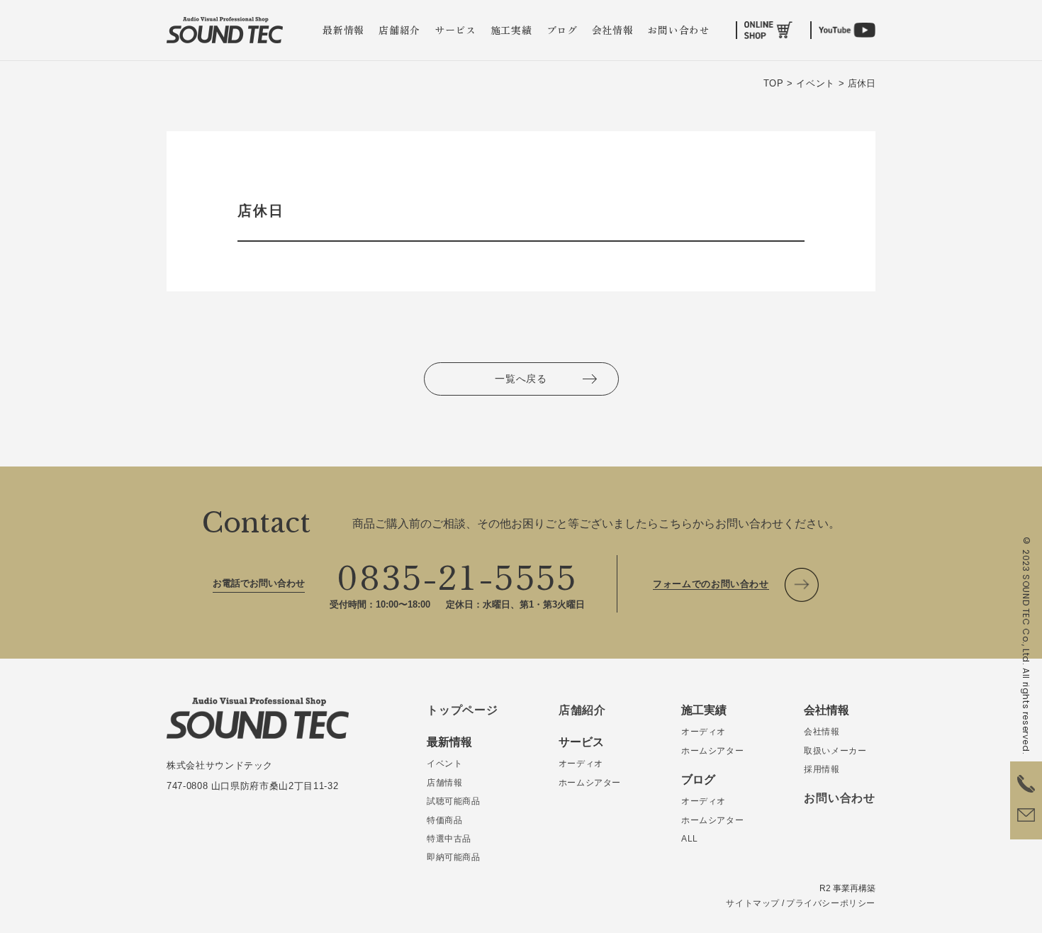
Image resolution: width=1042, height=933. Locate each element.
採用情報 (821, 769)
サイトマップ (753, 903)
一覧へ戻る (521, 378)
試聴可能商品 (454, 801)
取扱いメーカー (835, 751)
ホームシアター (590, 783)
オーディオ (581, 764)
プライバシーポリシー (830, 903)
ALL (689, 839)
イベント (444, 764)
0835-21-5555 (457, 575)
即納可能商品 (454, 857)
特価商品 (444, 820)
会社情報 (613, 30)
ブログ (562, 30)
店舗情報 (444, 783)
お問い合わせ (678, 30)
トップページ (462, 710)
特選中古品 (449, 839)
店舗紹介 (399, 30)
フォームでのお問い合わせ (711, 584)
